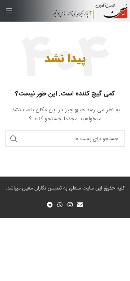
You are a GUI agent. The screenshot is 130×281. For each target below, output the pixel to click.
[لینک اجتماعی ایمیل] (80, 205)
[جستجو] (13, 138)
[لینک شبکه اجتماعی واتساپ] (60, 205)
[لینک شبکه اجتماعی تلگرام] (49, 205)
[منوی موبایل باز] (9, 11)
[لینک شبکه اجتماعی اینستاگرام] (70, 205)
